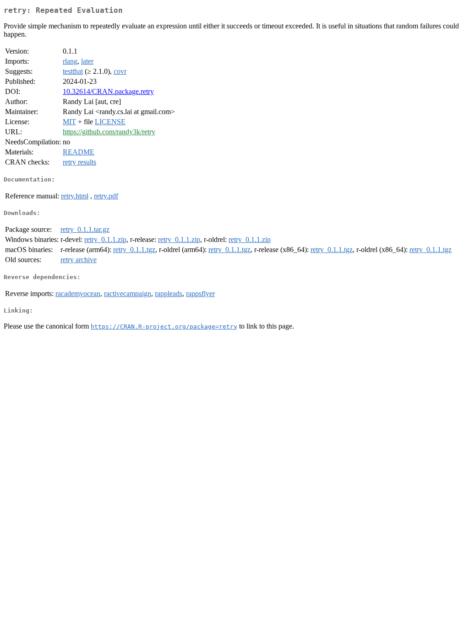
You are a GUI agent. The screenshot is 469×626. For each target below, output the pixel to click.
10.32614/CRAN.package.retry (108, 91)
